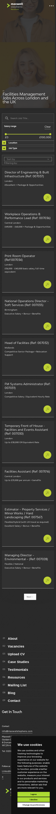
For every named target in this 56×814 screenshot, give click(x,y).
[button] (51, 5)
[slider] (6, 134)
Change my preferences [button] (34, 805)
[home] (15, 5)
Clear (48, 126)
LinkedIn (6, 771)
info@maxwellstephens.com (17, 731)
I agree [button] (33, 794)
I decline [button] (34, 799)
